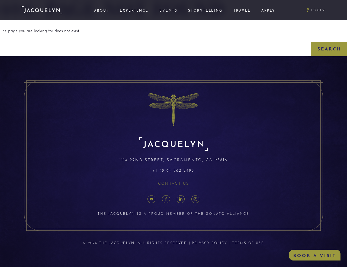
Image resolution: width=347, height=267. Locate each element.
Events (168, 10)
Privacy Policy (209, 242)
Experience (134, 10)
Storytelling (205, 10)
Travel (241, 10)
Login (318, 10)
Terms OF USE (248, 242)
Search (329, 48)
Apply (268, 10)
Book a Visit (314, 255)
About (101, 10)
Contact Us (173, 182)
